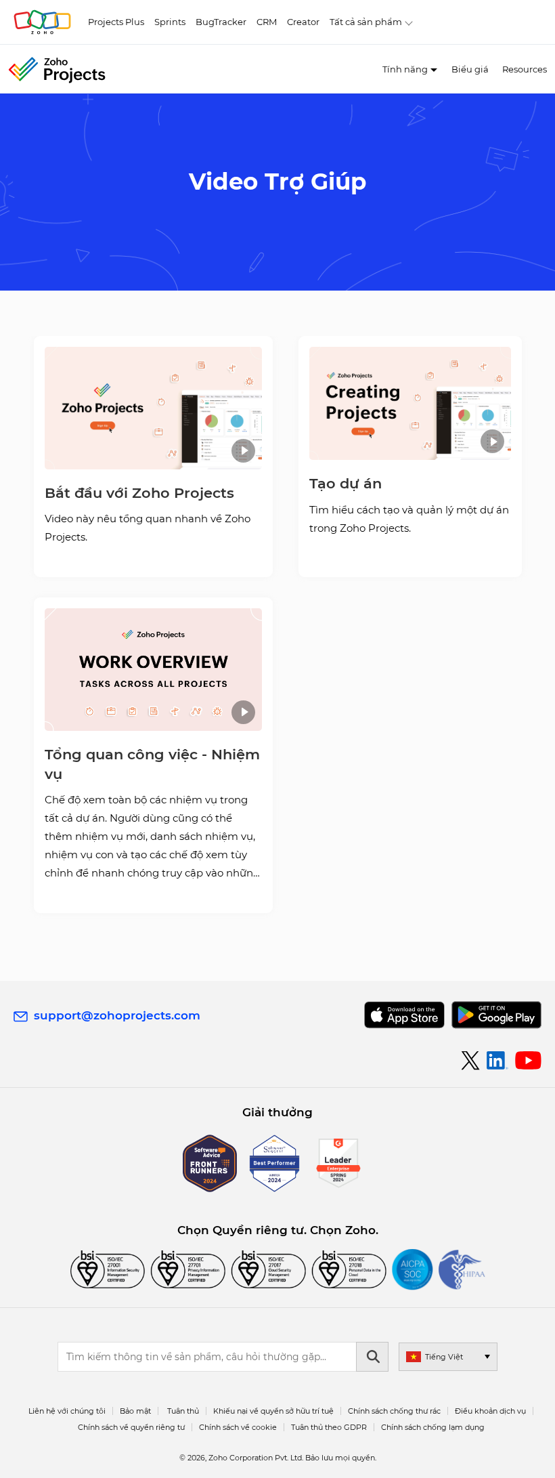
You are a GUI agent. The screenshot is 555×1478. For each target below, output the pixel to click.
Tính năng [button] (405, 69)
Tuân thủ (183, 1411)
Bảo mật (135, 1411)
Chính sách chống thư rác (394, 1411)
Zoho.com (42, 22)
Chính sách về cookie (238, 1427)
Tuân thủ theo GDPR (329, 1427)
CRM (267, 21)
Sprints (169, 21)
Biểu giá (470, 69)
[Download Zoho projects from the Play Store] (496, 1015)
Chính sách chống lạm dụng (433, 1427)
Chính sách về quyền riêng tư (131, 1427)
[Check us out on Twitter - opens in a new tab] (471, 1060)
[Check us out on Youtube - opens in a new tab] (528, 1060)
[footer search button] (372, 1357)
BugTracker (221, 21)
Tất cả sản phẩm (366, 21)
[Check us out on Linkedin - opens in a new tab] (497, 1060)
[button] (153, 408)
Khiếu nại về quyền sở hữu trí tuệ (273, 1411)
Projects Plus (116, 21)
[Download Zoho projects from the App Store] (404, 1015)
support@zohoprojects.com (117, 1015)
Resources (524, 69)
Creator (303, 21)
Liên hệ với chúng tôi (67, 1411)
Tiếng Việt (444, 1356)
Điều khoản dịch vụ (490, 1411)
